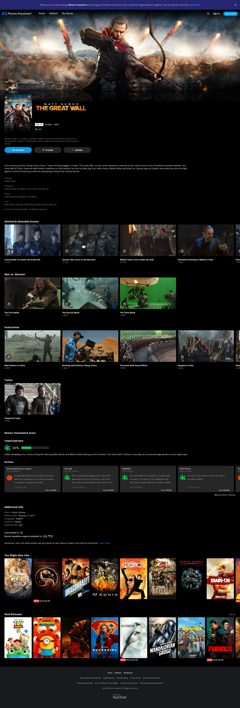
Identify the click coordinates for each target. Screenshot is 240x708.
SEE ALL (232, 614)
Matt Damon (9, 204)
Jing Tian (19, 204)
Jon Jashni (22, 189)
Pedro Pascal (29, 204)
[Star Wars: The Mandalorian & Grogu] (162, 637)
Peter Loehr (32, 189)
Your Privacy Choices (129, 683)
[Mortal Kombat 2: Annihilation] (191, 578)
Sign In (216, 13)
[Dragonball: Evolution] (75, 578)
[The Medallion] (133, 578)
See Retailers (18, 150)
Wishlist (79, 150)
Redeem (53, 13)
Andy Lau (52, 204)
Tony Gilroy (32, 196)
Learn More (104, 543)
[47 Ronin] (104, 578)
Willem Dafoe (42, 204)
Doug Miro (21, 196)
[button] (32, 240)
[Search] (208, 13)
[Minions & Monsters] (47, 637)
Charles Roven (10, 189)
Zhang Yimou (10, 181)
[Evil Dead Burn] (75, 637)
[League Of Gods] (18, 578)
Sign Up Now (230, 14)
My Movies (67, 13)
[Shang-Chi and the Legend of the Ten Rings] (220, 578)
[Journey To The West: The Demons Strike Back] (162, 578)
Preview (49, 150)
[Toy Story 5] (18, 637)
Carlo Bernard (10, 196)
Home (42, 13)
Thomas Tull (43, 189)
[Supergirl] (104, 637)
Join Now (195, 4)
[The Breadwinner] (191, 637)
